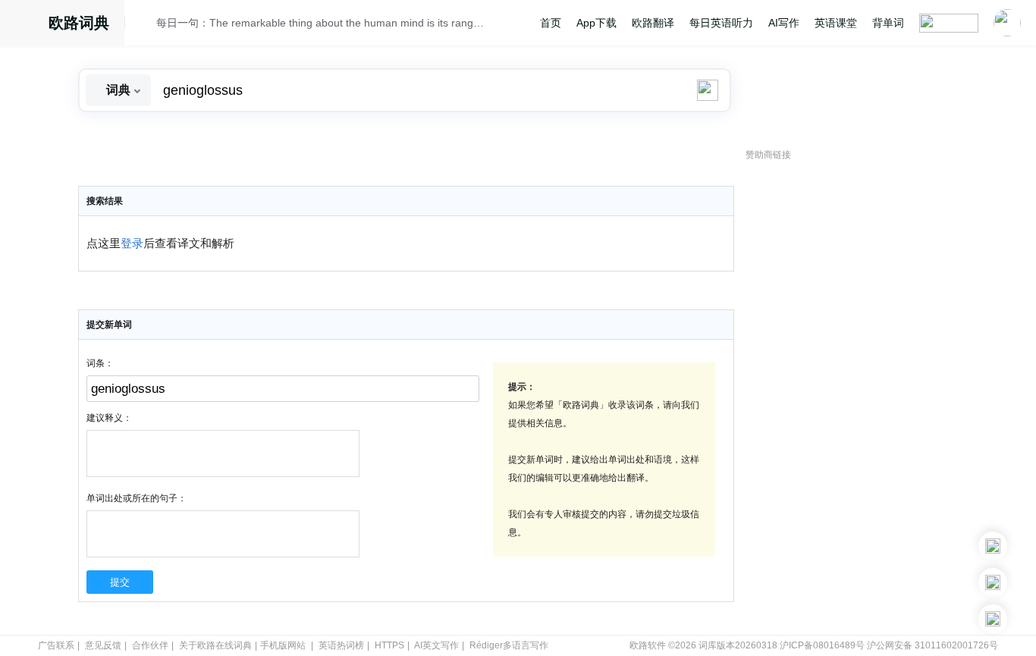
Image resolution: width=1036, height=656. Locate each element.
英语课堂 (836, 23)
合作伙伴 (150, 645)
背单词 (888, 23)
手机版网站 (283, 645)
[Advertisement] (859, 398)
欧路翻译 (653, 23)
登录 (132, 243)
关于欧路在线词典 (215, 645)
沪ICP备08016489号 (822, 645)
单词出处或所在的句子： (136, 498)
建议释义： (109, 418)
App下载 (596, 23)
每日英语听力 (721, 23)
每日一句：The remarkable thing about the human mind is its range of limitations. (322, 23)
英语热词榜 (341, 645)
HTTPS (389, 645)
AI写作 (783, 23)
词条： (100, 363)
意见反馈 (103, 645)
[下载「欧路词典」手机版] (992, 582)
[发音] (144, 25)
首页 (550, 23)
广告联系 (56, 645)
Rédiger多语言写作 (508, 645)
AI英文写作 (436, 645)
